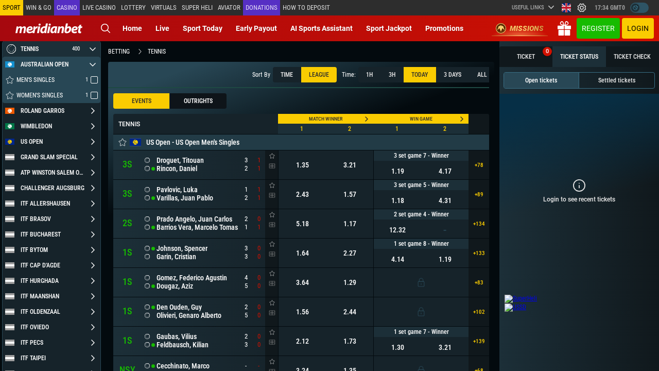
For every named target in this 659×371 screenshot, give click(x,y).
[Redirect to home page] (49, 28)
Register (598, 28)
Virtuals (164, 7)
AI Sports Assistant (321, 28)
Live (162, 28)
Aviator (229, 7)
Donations (262, 7)
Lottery (133, 7)
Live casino (99, 7)
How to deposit (306, 7)
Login (638, 28)
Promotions (444, 28)
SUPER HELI (197, 7)
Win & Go (38, 7)
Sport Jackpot (389, 28)
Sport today (202, 28)
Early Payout (256, 28)
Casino (67, 7)
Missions (527, 28)
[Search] (105, 28)
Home (132, 28)
